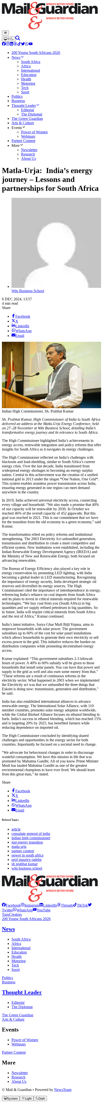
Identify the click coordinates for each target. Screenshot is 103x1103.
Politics (7, 978)
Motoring (18, 961)
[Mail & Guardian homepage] (51, 16)
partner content (22, 851)
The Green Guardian (17, 1015)
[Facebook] (4, 44)
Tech (15, 965)
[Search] (17, 39)
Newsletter (19, 1073)
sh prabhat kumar (24, 864)
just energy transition (27, 842)
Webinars (18, 1044)
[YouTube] (31, 44)
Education (19, 952)
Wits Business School (27, 291)
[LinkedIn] (11, 44)
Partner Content (14, 1052)
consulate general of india (30, 834)
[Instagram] (8, 44)
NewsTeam (62, 1090)
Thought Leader (22, 992)
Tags (5, 914)
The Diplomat (22, 1007)
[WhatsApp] (27, 44)
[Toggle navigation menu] (5, 33)
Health (16, 957)
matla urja (18, 847)
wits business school (26, 868)
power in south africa (27, 855)
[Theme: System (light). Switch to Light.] (8, 39)
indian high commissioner (30, 838)
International (20, 948)
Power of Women (24, 1040)
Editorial (17, 1002)
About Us (18, 1081)
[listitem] (11, 905)
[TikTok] (19, 44)
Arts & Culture (13, 1019)
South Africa (21, 939)
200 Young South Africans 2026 (26, 919)
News (8, 929)
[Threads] (15, 44)
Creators (15, 914)
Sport (15, 970)
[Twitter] (23, 44)
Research (18, 1077)
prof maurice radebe (26, 860)
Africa (16, 944)
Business (8, 982)
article (16, 829)
